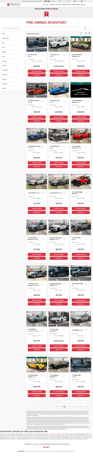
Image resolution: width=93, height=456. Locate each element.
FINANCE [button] (52, 4)
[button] (45, 44)
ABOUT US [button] (83, 4)
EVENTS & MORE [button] (76, 4)
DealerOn (35, 451)
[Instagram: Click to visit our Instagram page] (47, 1)
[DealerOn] (21, 451)
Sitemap (39, 451)
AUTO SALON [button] (58, 4)
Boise (34, 1)
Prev (61, 406)
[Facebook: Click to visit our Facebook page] (44, 1)
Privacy (42, 451)
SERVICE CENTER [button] (67, 4)
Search (85, 28)
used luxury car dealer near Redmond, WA (53, 434)
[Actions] (44, 55)
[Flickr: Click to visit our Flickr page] (48, 1)
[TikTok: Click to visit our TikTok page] (50, 1)
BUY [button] (44, 4)
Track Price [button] (36, 75)
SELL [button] (47, 4)
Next (75, 406)
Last (80, 406)
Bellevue (24, 1)
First (56, 406)
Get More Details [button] (37, 71)
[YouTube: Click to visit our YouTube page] (45, 1)
